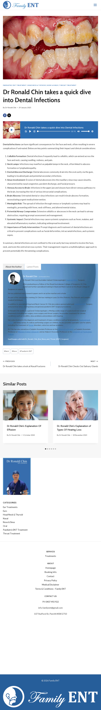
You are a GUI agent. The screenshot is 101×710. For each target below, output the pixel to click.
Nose (14, 351)
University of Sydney (66, 329)
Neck (6, 351)
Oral (5, 526)
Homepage (50, 568)
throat (31, 325)
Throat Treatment (67, 85)
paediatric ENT (80, 304)
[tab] (45, 449)
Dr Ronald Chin (10, 108)
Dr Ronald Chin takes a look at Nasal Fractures (24, 364)
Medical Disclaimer (50, 584)
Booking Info (51, 572)
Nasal (5, 518)
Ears (5, 511)
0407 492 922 (52, 601)
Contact (50, 576)
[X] (9, 115)
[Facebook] (5, 115)
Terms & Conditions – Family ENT (50, 589)
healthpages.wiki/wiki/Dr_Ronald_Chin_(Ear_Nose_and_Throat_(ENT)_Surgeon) (38, 339)
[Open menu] (95, 4)
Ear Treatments (10, 507)
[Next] (94, 418)
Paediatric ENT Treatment (14, 85)
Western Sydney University (28, 332)
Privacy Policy (50, 580)
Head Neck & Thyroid (37, 85)
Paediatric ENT (26, 351)
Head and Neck (72, 280)
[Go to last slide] (6, 418)
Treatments (50, 556)
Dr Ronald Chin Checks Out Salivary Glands (78, 364)
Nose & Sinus (52, 85)
